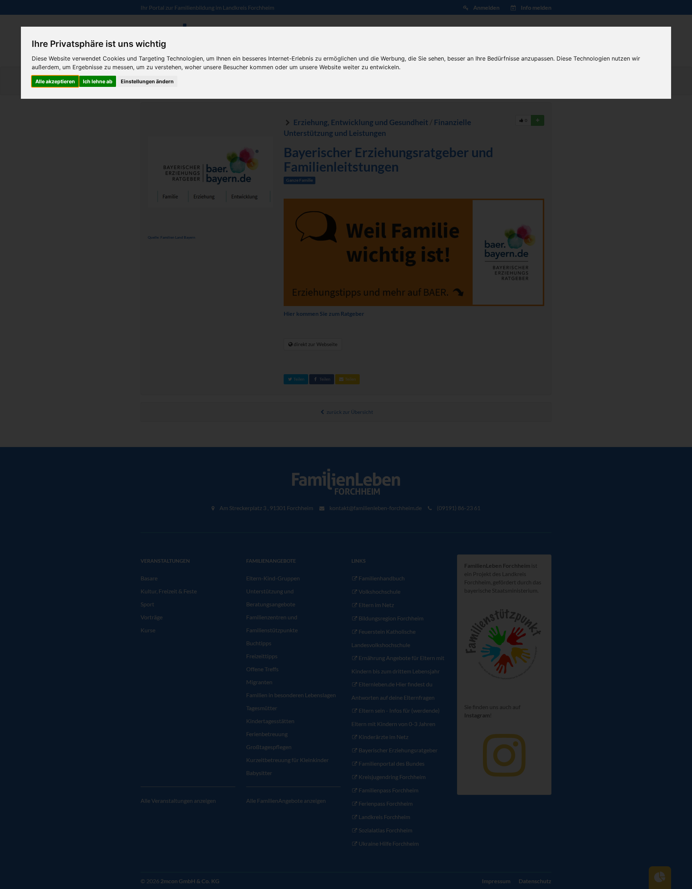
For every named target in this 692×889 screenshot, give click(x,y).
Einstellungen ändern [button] (147, 81)
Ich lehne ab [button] (97, 81)
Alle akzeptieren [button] (55, 81)
